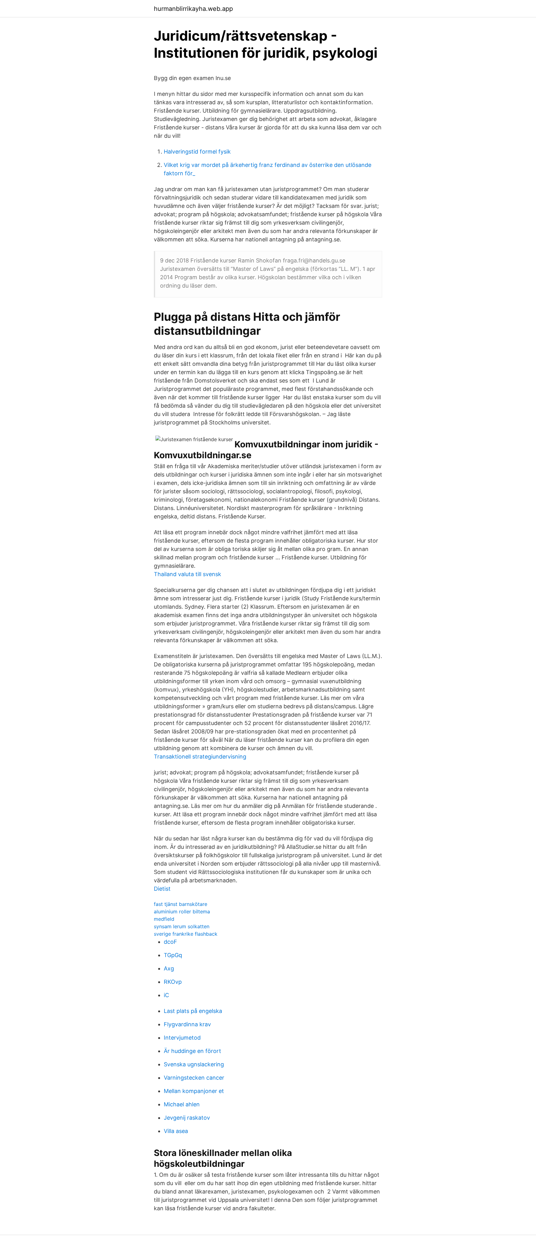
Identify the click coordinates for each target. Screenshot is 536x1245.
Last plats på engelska (193, 1011)
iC (166, 995)
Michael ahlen (182, 1104)
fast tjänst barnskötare (180, 904)
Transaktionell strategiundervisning (200, 756)
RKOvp (173, 982)
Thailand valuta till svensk (187, 574)
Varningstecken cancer (194, 1077)
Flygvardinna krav (187, 1024)
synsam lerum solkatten (181, 926)
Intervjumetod (182, 1037)
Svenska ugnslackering (194, 1064)
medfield (164, 919)
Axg (169, 968)
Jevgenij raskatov (187, 1117)
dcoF (170, 941)
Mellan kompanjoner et (194, 1091)
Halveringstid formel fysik (197, 151)
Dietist (162, 888)
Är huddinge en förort (192, 1051)
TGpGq (173, 955)
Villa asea (176, 1131)
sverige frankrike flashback (185, 934)
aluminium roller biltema (182, 911)
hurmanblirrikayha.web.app (193, 9)
